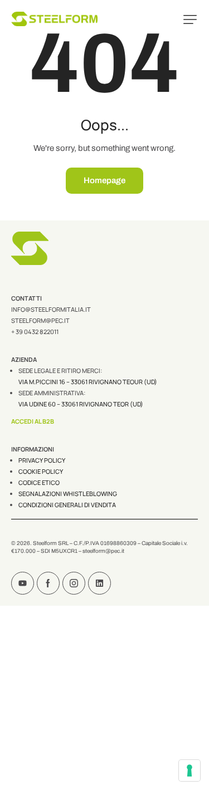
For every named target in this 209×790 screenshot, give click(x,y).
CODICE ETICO (39, 482)
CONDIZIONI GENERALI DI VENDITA (67, 505)
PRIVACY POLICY (41, 460)
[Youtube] (22, 583)
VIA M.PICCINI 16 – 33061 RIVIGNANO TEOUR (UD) (87, 381)
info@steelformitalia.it (51, 309)
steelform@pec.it (40, 320)
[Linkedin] (99, 583)
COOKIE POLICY (40, 471)
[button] (190, 19)
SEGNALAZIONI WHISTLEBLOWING (67, 493)
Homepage (104, 180)
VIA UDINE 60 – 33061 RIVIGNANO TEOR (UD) (80, 404)
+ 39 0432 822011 (35, 331)
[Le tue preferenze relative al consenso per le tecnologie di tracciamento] (189, 770)
